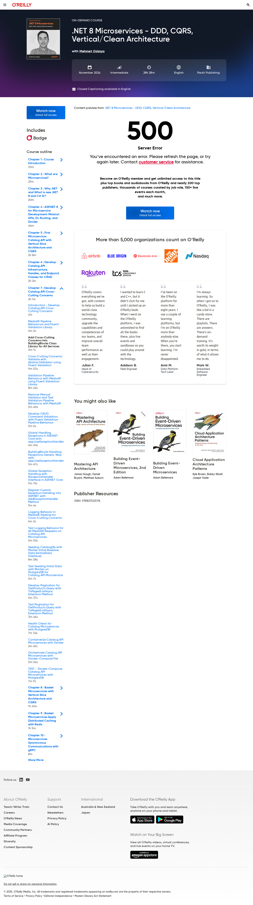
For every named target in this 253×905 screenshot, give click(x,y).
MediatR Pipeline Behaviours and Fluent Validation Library (43, 326)
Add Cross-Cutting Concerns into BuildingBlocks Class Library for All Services (43, 344)
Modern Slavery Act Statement (93, 896)
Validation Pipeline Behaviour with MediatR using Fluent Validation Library (44, 382)
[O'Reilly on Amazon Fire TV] (144, 858)
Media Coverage (15, 824)
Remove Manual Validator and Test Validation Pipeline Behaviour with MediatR (44, 401)
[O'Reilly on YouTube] (28, 780)
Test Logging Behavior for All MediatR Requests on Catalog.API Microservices (45, 534)
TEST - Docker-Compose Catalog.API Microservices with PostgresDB (45, 675)
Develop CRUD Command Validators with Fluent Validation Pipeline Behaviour (43, 420)
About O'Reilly (15, 799)
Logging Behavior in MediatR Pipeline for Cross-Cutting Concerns (45, 516)
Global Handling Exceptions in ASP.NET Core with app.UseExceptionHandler (46, 439)
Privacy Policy (56, 818)
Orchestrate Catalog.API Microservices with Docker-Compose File (45, 657)
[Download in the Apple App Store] (142, 823)
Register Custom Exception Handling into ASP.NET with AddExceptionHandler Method (44, 498)
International (92, 799)
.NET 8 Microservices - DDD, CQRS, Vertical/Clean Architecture (148, 108)
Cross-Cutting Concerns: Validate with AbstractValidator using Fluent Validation (45, 362)
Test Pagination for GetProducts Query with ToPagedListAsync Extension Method (44, 611)
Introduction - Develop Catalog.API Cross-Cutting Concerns (44, 310)
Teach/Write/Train (16, 807)
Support (54, 799)
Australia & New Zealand (98, 807)
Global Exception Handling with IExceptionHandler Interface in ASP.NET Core (45, 477)
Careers (9, 813)
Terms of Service (13, 896)
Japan (85, 813)
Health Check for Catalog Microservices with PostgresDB (43, 628)
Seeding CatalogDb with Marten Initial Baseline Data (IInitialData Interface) (45, 553)
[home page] (22, 4)
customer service (156, 162)
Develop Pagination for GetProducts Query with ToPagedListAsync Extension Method (44, 591)
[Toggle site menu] (4, 4)
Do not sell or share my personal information (30, 884)
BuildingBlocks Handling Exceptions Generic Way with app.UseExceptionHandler (46, 458)
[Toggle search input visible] (248, 4)
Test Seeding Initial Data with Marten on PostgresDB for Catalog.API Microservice (45, 572)
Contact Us (55, 807)
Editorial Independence (58, 896)
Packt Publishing (208, 72)
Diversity (10, 841)
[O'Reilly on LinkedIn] (21, 780)
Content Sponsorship (18, 847)
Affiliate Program (15, 836)
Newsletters (55, 813)
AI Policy (53, 824)
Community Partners (18, 830)
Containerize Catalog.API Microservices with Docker (46, 643)
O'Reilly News (13, 818)
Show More (36, 760)
